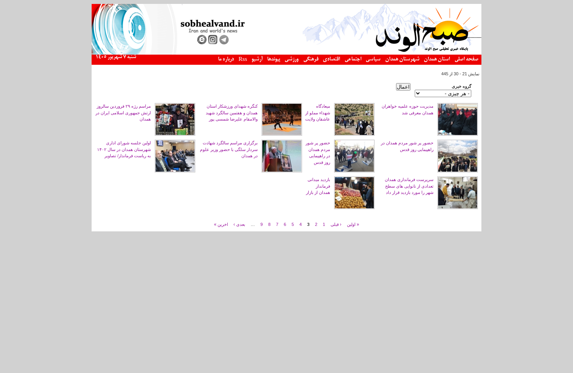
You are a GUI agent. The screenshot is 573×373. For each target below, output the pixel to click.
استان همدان (437, 59)
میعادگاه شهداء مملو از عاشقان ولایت (317, 112)
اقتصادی (331, 59)
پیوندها (273, 59)
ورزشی (292, 59)
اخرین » (221, 224)
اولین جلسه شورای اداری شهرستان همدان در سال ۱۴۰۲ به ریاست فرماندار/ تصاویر (124, 149)
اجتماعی (353, 59)
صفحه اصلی (466, 59)
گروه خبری (461, 86)
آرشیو (256, 59)
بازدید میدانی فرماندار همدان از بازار (318, 186)
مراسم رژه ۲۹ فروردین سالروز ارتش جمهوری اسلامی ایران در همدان (123, 112)
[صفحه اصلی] (286, 53)
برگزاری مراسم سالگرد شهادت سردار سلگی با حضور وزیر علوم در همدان (229, 149)
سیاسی (373, 59)
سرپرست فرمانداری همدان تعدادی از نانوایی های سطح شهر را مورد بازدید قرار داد (409, 186)
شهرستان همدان (402, 59)
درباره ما (226, 59)
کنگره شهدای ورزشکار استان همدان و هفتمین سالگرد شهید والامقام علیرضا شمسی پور (232, 112)
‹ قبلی (336, 224)
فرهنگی (310, 59)
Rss (243, 60)
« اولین (353, 224)
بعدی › (239, 224)
